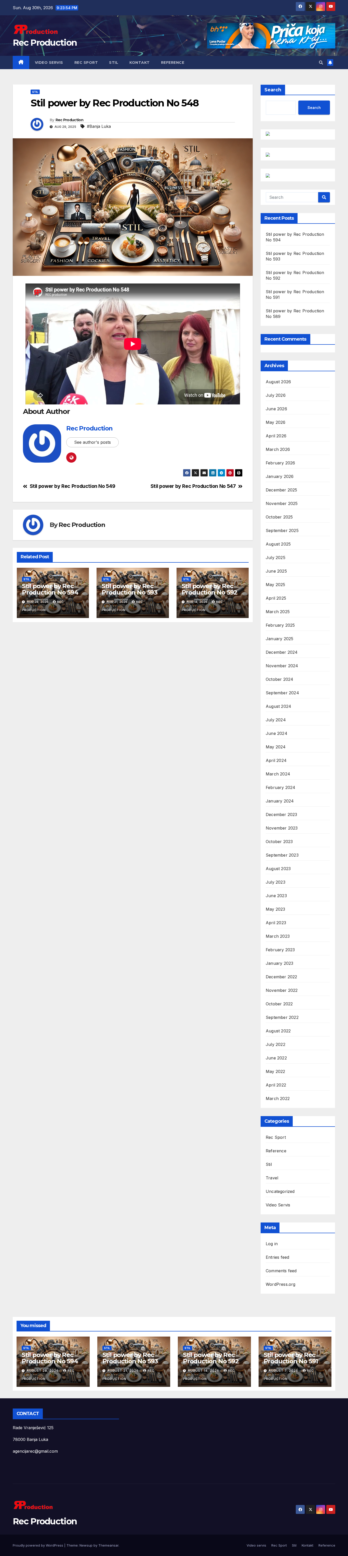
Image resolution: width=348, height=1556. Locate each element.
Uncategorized (280, 1191)
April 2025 (276, 598)
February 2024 (281, 787)
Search (272, 90)
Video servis (49, 62)
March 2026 (278, 449)
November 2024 (282, 665)
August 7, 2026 (284, 1371)
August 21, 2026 (123, 1371)
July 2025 (275, 557)
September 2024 (282, 692)
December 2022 (281, 976)
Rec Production (45, 42)
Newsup (85, 1545)
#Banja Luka (99, 126)
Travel (272, 1177)
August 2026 (278, 381)
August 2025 (278, 544)
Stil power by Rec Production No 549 (72, 486)
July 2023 (275, 882)
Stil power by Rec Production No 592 (209, 589)
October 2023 (279, 841)
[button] (321, 62)
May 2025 (275, 584)
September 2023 (282, 855)
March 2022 (278, 1098)
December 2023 (281, 814)
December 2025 (281, 489)
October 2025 (279, 517)
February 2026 (280, 462)
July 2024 (276, 719)
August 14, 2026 (204, 1371)
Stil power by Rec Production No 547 (193, 486)
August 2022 (278, 1030)
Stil (113, 62)
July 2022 (275, 1044)
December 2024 (282, 652)
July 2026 (276, 395)
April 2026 (276, 435)
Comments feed (281, 1270)
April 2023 (276, 922)
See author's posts (92, 442)
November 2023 (282, 828)
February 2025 (280, 625)
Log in (272, 1243)
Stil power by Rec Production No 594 (50, 589)
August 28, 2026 (43, 1371)
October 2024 (279, 679)
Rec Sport (86, 62)
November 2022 (282, 990)
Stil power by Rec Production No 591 (291, 1358)
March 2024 (278, 773)
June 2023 (276, 895)
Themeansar (108, 1545)
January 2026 (279, 476)
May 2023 (275, 909)
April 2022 (276, 1085)
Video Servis (278, 1204)
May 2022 (275, 1071)
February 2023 (280, 949)
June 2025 (276, 571)
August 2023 (278, 868)
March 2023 (278, 936)
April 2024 (276, 760)
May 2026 (276, 422)
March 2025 (278, 611)
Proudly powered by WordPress (38, 1545)
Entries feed (277, 1257)
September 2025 (282, 530)
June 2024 (276, 733)
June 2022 (276, 1057)
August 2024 (278, 706)
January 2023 (279, 963)
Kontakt (139, 62)
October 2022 (279, 1003)
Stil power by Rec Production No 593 (129, 589)
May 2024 (276, 746)
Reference (172, 62)
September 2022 (282, 1017)
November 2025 (282, 503)
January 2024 (280, 801)
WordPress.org (281, 1284)
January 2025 (279, 638)
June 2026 (276, 408)
